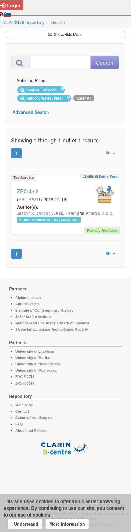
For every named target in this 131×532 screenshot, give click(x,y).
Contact (22, 411)
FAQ (19, 424)
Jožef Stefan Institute (33, 317)
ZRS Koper (24, 383)
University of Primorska (36, 370)
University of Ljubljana (34, 351)
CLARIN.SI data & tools (100, 177)
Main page (24, 405)
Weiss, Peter (63, 213)
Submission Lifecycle (33, 418)
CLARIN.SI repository (23, 22)
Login (13, 5)
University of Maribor (33, 358)
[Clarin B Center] (65, 448)
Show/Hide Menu (68, 34)
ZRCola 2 (27, 191)
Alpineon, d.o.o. (28, 298)
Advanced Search (30, 112)
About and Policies (31, 431)
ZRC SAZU (29, 199)
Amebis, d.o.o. (99, 213)
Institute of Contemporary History (44, 310)
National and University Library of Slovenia (52, 323)
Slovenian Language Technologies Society (51, 329)
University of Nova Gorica (37, 364)
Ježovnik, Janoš (32, 213)
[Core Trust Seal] (65, 472)
